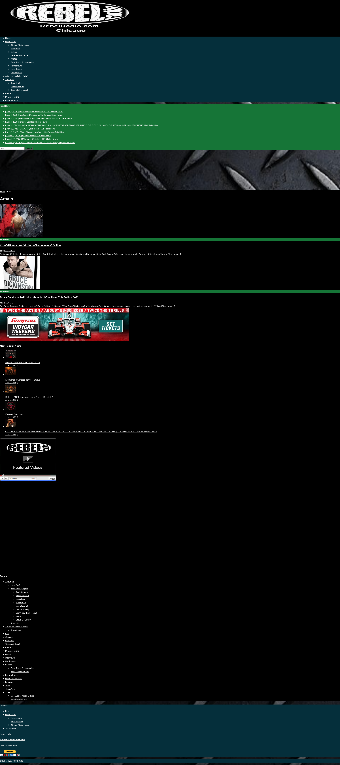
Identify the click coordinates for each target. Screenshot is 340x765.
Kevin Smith (16, 83)
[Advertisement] (170, 170)
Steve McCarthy (23, 620)
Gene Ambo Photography (22, 62)
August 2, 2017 (7, 251)
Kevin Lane (20, 599)
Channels (9, 637)
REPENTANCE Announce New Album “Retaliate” (29, 397)
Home (8, 38)
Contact (9, 93)
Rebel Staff (15, 585)
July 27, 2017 (5, 303)
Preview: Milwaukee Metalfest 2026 (22, 362)
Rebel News (10, 41)
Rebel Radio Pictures (20, 55)
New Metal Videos (19, 699)
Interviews (15, 48)
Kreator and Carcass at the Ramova (22, 380)
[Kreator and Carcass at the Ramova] (10, 374)
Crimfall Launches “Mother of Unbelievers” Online (30, 245)
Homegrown (16, 66)
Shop (7, 685)
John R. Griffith (22, 596)
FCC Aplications (12, 97)
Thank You (10, 689)
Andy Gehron (22, 592)
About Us (9, 79)
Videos (14, 52)
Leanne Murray (17, 86)
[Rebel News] (21, 236)
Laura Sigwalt (22, 606)
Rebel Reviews (17, 69)
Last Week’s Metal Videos (22, 696)
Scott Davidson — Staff (26, 613)
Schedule (15, 623)
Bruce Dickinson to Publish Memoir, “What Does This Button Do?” (39, 297)
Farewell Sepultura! (14, 414)
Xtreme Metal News (20, 45)
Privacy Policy (11, 100)
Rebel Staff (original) (19, 90)
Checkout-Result (12, 644)
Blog (7, 711)
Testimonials (16, 73)
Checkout (9, 640)
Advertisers (16, 630)
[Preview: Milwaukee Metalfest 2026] (10, 357)
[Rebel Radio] (71, 32)
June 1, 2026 (10, 365)
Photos (14, 59)
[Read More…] (174, 254)
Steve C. (19, 616)
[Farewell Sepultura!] (10, 409)
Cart (7, 634)
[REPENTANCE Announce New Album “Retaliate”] (10, 392)
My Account (10, 661)
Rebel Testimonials (13, 678)
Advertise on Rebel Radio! (16, 76)
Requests (9, 682)
